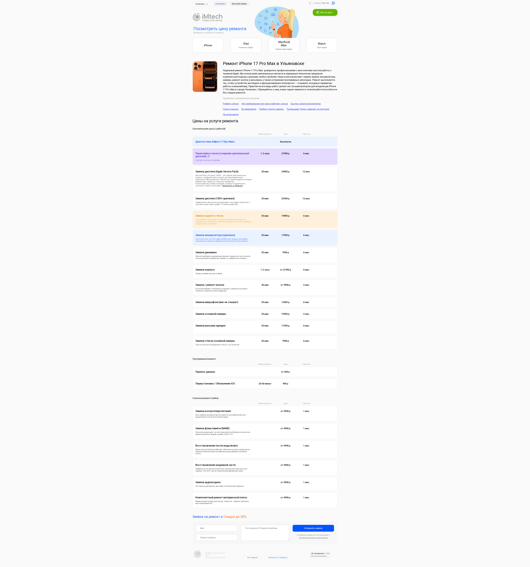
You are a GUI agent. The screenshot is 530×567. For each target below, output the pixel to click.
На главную (252, 557)
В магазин (220, 4)
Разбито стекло (231, 103)
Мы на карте (326, 12)
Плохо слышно (231, 109)
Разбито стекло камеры (271, 109)
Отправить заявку (313, 528)
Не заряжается (248, 109)
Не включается (231, 114)
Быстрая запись (239, 4)
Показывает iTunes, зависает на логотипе (308, 109)
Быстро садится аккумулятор (306, 103)
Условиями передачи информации (313, 538)
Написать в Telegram (277, 557)
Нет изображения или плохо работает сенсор (265, 103)
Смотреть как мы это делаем (207, 160)
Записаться (325, 141)
